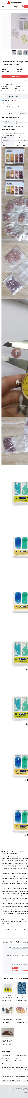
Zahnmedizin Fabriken (8, 1076)
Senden (15, 968)
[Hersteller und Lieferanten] (14, 2)
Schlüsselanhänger (5, 1055)
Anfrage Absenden (15, 76)
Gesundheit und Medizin (12, 11)
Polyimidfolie (18, 1058)
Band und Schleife (5, 1061)
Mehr (2, 1083)
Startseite (3, 11)
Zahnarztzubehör (5, 1058)
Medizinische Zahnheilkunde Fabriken (11, 1080)
